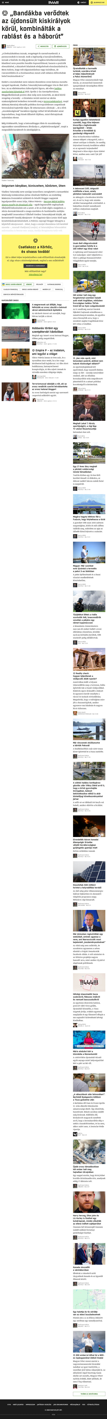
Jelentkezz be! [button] (35, 274)
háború (9, 47)
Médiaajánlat (75, 1404)
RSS (83, 1404)
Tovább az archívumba (89, 1394)
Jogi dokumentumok (61, 1404)
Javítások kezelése (44, 1404)
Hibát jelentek (18, 1404)
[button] (13, 284)
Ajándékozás (62, 46)
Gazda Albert (11, 45)
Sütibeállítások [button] (93, 1404)
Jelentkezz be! (99, 2)
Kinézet (83, 2)
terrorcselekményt (53, 101)
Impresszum (30, 1404)
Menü (7, 2)
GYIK (9, 1404)
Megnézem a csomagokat (35, 266)
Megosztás (44, 46)
